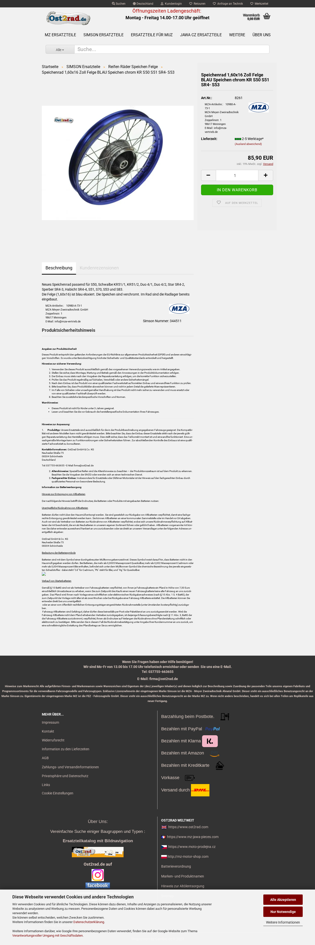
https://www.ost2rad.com (188, 827)
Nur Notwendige (283, 912)
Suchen (120, 3)
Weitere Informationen (283, 922)
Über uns (261, 35)
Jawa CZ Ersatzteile (201, 35)
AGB (45, 758)
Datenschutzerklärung (88, 922)
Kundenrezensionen (99, 267)
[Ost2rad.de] (68, 18)
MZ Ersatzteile (60, 35)
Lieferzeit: (209, 139)
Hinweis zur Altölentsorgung (182, 886)
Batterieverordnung (176, 866)
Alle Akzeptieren (283, 900)
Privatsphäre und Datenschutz (65, 776)
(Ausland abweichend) (248, 144)
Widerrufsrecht (53, 740)
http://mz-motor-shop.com (188, 856)
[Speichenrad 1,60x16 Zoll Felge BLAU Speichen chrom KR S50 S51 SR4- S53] (118, 162)
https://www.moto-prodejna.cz (192, 847)
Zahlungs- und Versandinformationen (70, 767)
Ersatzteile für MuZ (152, 35)
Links (46, 785)
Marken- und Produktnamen (182, 876)
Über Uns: (98, 821)
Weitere (237, 35)
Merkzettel (260, 3)
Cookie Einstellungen (57, 793)
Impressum (50, 722)
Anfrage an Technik (229, 3)
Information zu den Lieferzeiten (65, 749)
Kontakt (48, 731)
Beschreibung (59, 267)
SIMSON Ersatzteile (103, 35)
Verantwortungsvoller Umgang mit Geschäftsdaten (47, 935)
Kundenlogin (172, 3)
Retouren (198, 3)
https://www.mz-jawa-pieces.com (193, 837)
